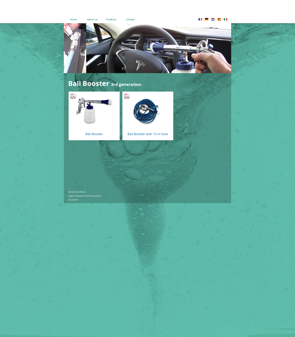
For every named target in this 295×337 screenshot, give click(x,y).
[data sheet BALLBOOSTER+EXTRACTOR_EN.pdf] (126, 96)
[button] (147, 48)
